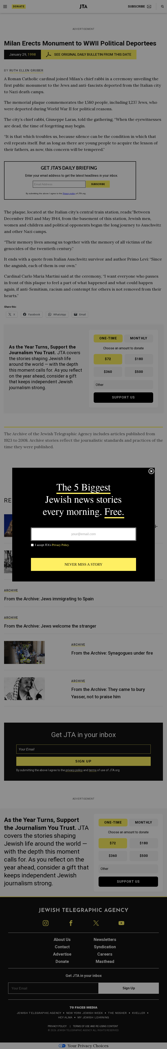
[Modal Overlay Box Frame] (83, 524)
